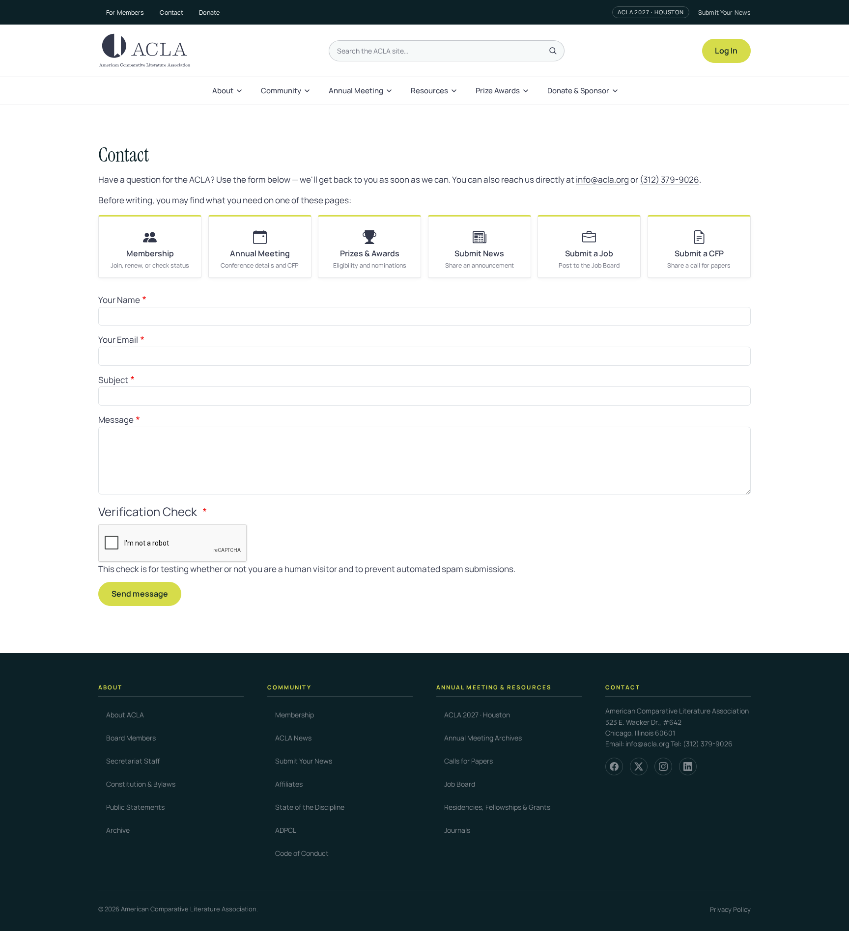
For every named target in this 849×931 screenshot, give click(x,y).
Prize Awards (498, 90)
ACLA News (293, 737)
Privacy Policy (730, 909)
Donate (209, 12)
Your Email (118, 339)
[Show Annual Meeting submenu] (390, 91)
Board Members (131, 737)
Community (281, 90)
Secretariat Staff (133, 761)
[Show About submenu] (240, 91)
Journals (457, 830)
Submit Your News (724, 12)
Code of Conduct (302, 853)
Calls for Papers (468, 761)
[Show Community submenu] (308, 91)
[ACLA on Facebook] (614, 766)
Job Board (459, 784)
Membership (294, 714)
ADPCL (285, 830)
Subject (113, 379)
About (222, 90)
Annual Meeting (356, 90)
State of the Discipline (309, 807)
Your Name (119, 299)
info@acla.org (602, 179)
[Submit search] (552, 50)
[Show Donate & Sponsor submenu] (616, 91)
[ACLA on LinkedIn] (688, 766)
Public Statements (135, 807)
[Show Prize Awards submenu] (527, 91)
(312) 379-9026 (669, 179)
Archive (118, 830)
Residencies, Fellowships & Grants (497, 807)
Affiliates (289, 784)
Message (116, 419)
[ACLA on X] (639, 766)
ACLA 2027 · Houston (651, 12)
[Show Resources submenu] (455, 91)
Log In (726, 50)
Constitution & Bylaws (140, 784)
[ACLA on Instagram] (663, 766)
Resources (429, 90)
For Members (125, 12)
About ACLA (125, 714)
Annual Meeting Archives (483, 737)
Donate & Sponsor (578, 90)
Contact (171, 12)
